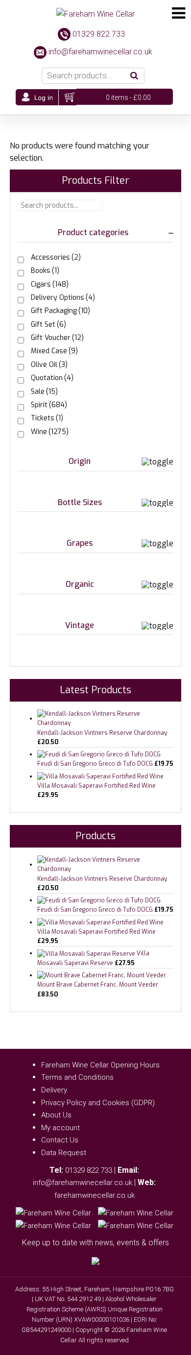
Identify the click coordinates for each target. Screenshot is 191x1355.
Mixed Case (54, 351)
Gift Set (48, 324)
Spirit (49, 405)
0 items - (128, 97)
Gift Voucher (57, 337)
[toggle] (170, 232)
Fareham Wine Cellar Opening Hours (100, 1065)
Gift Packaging (60, 310)
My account (60, 1127)
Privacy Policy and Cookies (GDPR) (98, 1102)
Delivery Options (63, 297)
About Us (56, 1115)
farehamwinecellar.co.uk (94, 1195)
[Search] (134, 76)
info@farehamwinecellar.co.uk (100, 51)
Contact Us (59, 1140)
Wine (50, 431)
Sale (44, 391)
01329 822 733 (98, 34)
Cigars (50, 284)
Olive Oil (49, 364)
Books (45, 270)
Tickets (47, 418)
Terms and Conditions (77, 1077)
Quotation (52, 378)
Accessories (56, 257)
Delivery (54, 1090)
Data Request (63, 1152)
